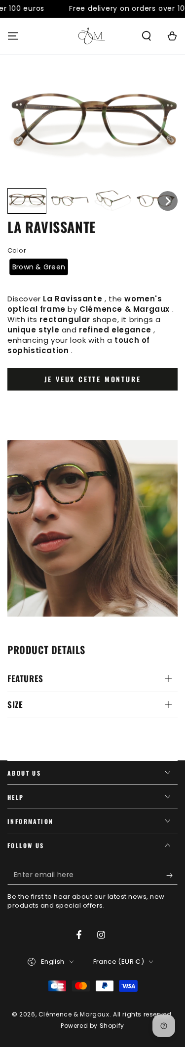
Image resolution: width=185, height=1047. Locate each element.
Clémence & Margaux (74, 1014)
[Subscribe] (172, 875)
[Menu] (13, 36)
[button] (146, 36)
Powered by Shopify (92, 1026)
